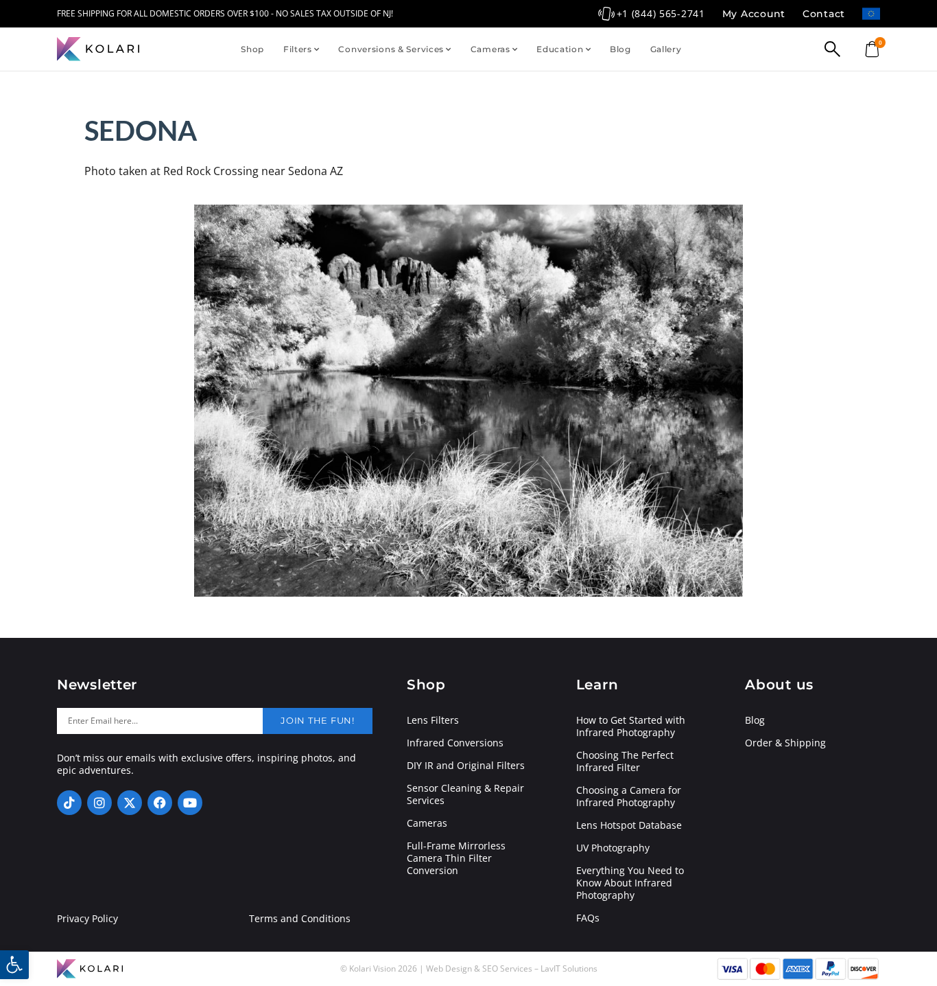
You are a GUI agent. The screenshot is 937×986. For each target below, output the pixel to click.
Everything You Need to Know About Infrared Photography (630, 883)
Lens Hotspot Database (629, 825)
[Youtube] (190, 802)
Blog (620, 49)
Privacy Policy (87, 918)
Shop (252, 49)
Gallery (666, 49)
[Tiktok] (69, 802)
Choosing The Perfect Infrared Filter (625, 761)
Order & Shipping (785, 743)
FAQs (588, 918)
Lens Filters (433, 720)
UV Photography (613, 848)
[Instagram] (99, 802)
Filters (297, 49)
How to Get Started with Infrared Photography (630, 726)
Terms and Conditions (300, 918)
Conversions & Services (391, 49)
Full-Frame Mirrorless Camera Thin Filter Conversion (456, 858)
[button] (14, 964)
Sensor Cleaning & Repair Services (465, 794)
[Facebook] (159, 802)
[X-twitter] (129, 802)
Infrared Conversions (455, 743)
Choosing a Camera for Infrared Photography (628, 796)
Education (559, 49)
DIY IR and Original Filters (466, 765)
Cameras (490, 49)
